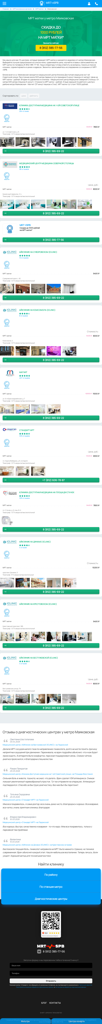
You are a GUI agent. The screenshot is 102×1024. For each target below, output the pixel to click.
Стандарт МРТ (26, 430)
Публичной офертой (85, 985)
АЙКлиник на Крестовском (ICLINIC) (38, 604)
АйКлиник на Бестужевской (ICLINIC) (38, 657)
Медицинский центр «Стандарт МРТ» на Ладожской (26, 800)
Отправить (51, 981)
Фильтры (25, 1021)
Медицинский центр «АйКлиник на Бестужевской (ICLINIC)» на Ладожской (35, 744)
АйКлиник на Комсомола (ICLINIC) (37, 310)
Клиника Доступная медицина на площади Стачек (46, 492)
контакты (55, 1002)
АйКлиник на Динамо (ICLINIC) (35, 541)
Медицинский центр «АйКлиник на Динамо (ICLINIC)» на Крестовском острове (37, 844)
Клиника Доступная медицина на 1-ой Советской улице (49, 105)
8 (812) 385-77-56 (96, 4)
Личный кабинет (89, 4)
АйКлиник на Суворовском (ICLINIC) (38, 252)
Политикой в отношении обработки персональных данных (35, 987)
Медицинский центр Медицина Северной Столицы (46, 163)
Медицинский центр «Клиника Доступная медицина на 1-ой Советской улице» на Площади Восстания (48, 774)
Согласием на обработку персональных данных (70, 987)
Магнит (23, 372)
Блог (44, 1002)
